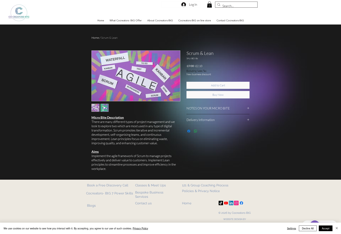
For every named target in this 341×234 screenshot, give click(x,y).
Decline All (308, 228)
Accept (325, 228)
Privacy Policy (140, 228)
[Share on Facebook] (189, 131)
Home (95, 37)
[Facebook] (241, 203)
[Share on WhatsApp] (195, 131)
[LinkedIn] (231, 203)
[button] (125, 21)
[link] (209, 4)
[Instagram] (236, 203)
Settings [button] (291, 228)
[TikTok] (221, 203)
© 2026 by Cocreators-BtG (234, 212)
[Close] (337, 228)
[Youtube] (226, 203)
